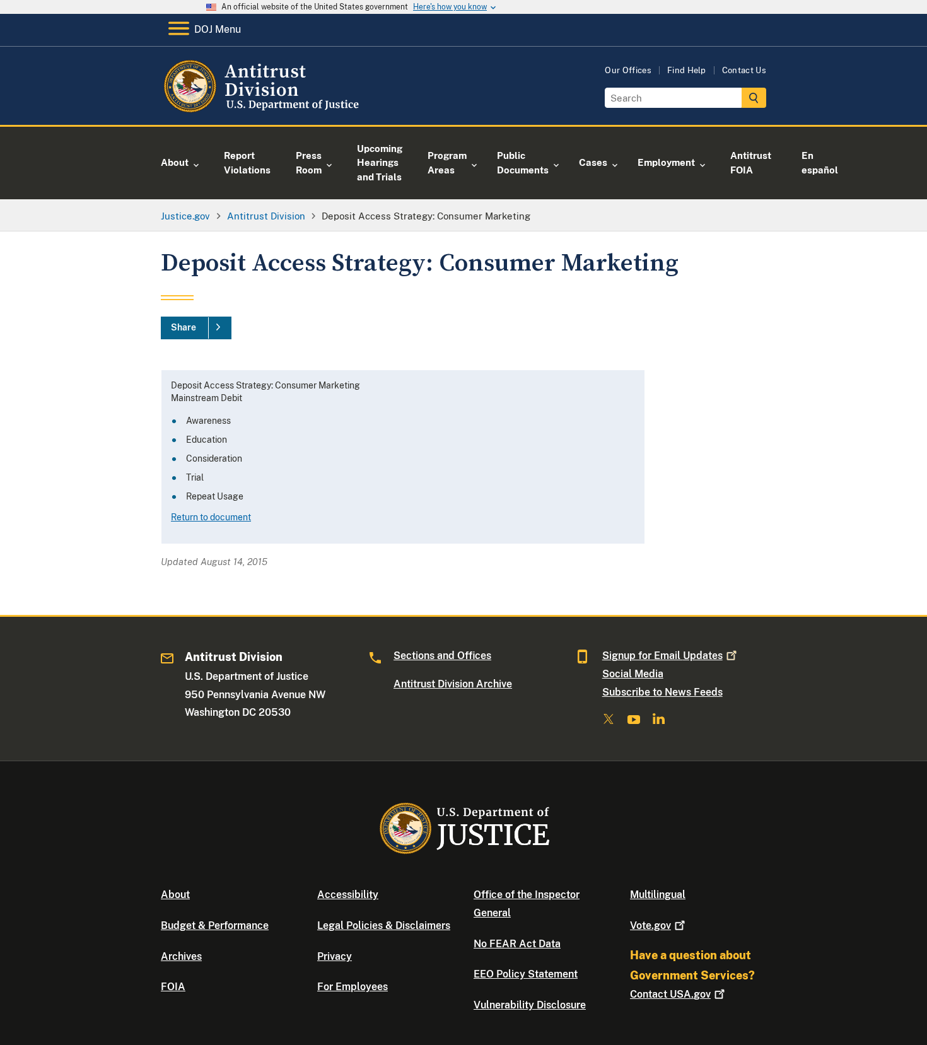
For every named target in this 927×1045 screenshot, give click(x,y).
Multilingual (657, 895)
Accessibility (347, 895)
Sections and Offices (442, 656)
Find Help (686, 70)
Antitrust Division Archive (453, 684)
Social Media (632, 674)
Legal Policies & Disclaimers (383, 925)
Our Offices (628, 70)
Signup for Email (662, 656)
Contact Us (744, 70)
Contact (670, 994)
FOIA (173, 987)
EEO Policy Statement (526, 974)
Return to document (211, 517)
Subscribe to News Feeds (662, 692)
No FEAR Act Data (517, 944)
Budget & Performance (215, 925)
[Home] (263, 110)
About (175, 895)
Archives (181, 956)
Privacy (334, 956)
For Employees (352, 987)
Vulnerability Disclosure (530, 1005)
